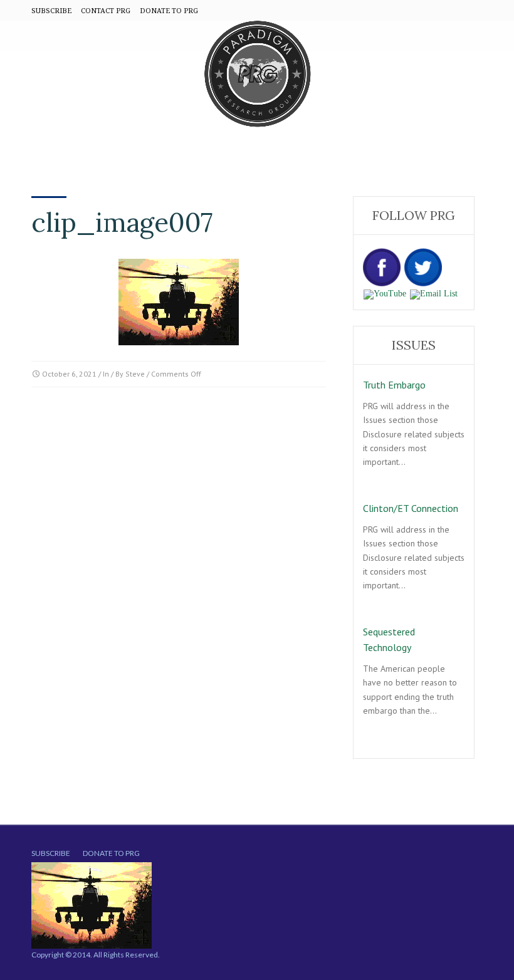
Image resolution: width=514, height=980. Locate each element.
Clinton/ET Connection (410, 508)
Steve (135, 373)
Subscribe (50, 853)
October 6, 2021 (69, 373)
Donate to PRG (111, 853)
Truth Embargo (394, 384)
